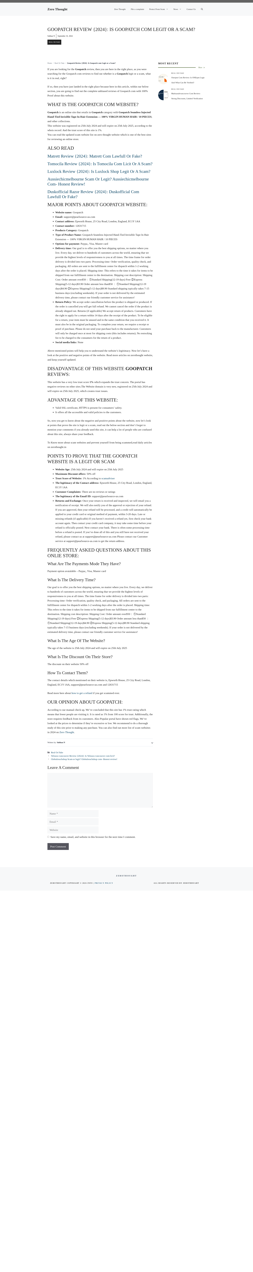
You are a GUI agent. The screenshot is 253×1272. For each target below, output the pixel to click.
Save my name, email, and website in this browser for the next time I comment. (93, 836)
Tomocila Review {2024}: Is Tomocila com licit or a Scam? (99, 163)
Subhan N (51, 36)
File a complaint (137, 9)
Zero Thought (57, 9)
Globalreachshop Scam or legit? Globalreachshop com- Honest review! (84, 759)
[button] (202, 9)
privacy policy (104, 883)
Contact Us (191, 9)
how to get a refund (82, 693)
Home (49, 63)
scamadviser (108, 478)
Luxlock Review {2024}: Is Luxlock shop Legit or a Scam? (98, 171)
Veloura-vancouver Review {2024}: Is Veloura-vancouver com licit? (83, 756)
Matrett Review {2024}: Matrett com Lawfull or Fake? (94, 156)
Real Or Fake (54, 42)
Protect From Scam (157, 9)
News (175, 9)
